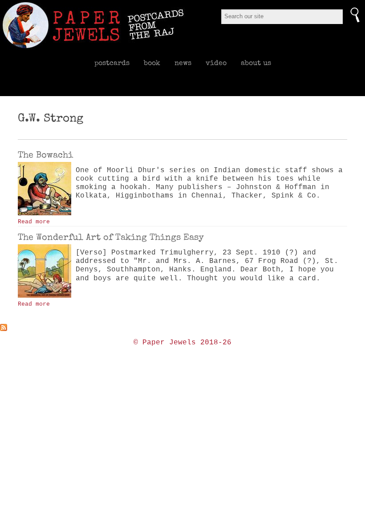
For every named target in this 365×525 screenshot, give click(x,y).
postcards (112, 62)
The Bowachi (45, 155)
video (216, 62)
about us (256, 62)
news (182, 62)
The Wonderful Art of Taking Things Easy (111, 237)
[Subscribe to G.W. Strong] (182, 327)
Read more (34, 221)
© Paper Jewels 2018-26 (182, 343)
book (152, 62)
